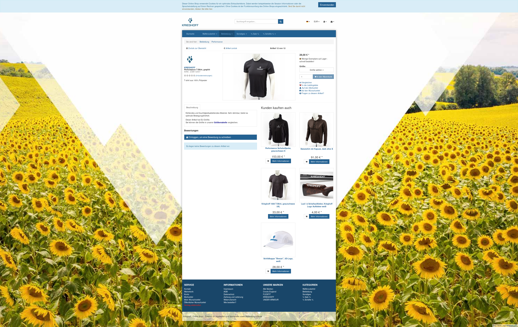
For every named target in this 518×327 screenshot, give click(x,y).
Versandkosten (511, 325)
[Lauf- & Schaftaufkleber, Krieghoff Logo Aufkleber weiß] (316, 185)
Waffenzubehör (209, 33)
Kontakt (187, 288)
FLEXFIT (267, 294)
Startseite (190, 33)
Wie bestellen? (230, 302)
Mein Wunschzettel (192, 299)
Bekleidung (226, 33)
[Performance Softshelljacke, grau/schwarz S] (278, 129)
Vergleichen (306, 82)
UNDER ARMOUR (271, 299)
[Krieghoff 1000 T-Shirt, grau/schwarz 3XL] (278, 185)
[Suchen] (280, 21)
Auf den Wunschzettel (310, 90)
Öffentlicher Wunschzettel (195, 302)
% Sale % (255, 33)
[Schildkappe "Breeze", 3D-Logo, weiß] (278, 240)
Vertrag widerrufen (192, 305)
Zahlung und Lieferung (233, 297)
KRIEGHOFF (268, 297)
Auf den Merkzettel (309, 87)
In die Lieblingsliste (309, 85)
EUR (316, 21)
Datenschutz (229, 294)
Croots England (269, 291)
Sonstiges (241, 33)
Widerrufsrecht (230, 299)
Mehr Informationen (280, 161)
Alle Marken (268, 288)
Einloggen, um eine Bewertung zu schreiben (210, 137)
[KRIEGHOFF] (190, 59)
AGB (226, 291)
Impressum (228, 288)
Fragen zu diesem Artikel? (312, 93)
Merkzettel (188, 297)
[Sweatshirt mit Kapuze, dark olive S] (316, 129)
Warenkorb (188, 291)
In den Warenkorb (324, 76)
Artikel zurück (231, 48)
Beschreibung (192, 107)
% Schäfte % (268, 33)
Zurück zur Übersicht (197, 48)
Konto (186, 294)
